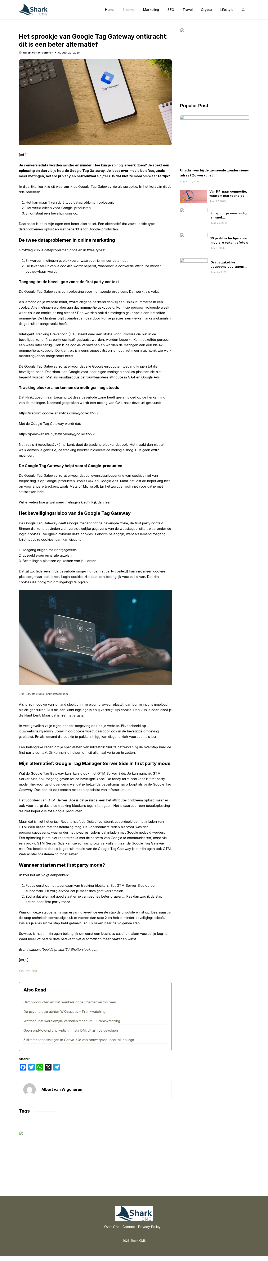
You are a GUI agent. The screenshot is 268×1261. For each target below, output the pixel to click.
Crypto (206, 10)
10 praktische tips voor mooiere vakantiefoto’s (229, 240)
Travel (188, 10)
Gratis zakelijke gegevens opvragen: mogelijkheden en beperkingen (227, 268)
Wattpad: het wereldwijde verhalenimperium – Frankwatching (71, 1021)
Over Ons (111, 1227)
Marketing (151, 10)
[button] (243, 9)
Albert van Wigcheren (38, 52)
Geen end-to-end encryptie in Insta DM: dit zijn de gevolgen (70, 1030)
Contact (128, 1227)
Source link (28, 971)
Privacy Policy (149, 1227)
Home (110, 10)
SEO (170, 10)
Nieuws (129, 10)
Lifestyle (226, 10)
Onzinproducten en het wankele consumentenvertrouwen (69, 1002)
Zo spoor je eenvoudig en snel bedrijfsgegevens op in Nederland (229, 219)
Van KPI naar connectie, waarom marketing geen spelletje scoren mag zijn (229, 197)
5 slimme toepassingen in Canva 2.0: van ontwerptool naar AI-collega (78, 1040)
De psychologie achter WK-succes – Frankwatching (64, 1011)
